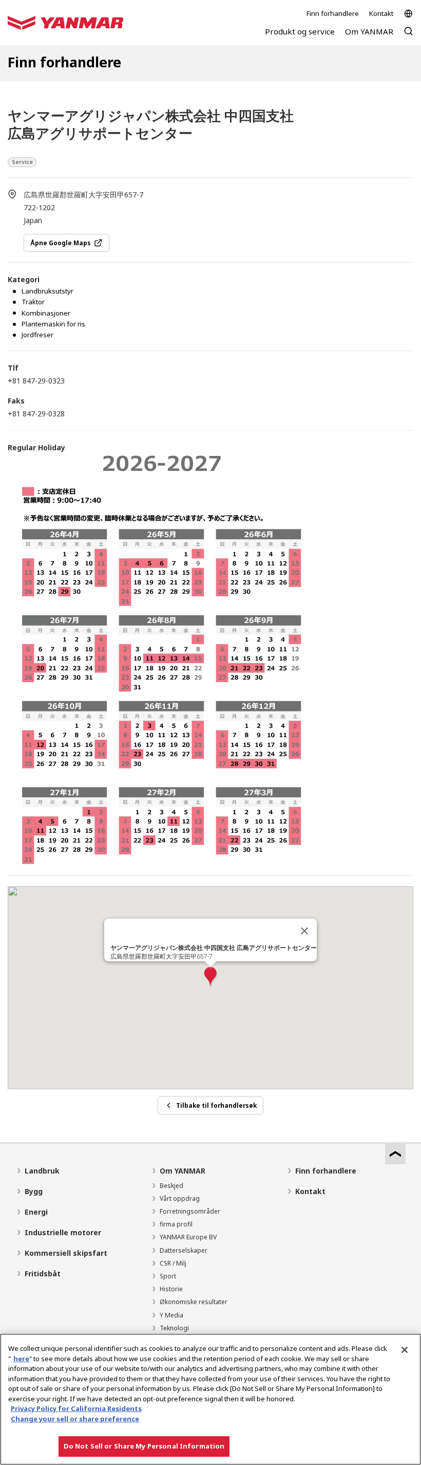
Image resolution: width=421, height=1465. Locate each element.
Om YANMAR (182, 1171)
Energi (36, 1212)
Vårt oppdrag (180, 1198)
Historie (171, 1289)
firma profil (176, 1224)
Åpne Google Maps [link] (60, 243)
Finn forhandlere (333, 13)
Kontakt (381, 13)
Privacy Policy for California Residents (76, 1408)
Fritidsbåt (43, 1273)
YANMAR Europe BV (188, 1237)
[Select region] (408, 13)
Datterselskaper (183, 1250)
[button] (210, 977)
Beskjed (171, 1185)
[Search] (408, 36)
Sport (168, 1276)
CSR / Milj (173, 1263)
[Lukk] (304, 931)
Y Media (171, 1315)
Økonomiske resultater (193, 1301)
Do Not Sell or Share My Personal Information (144, 1446)
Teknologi (174, 1328)
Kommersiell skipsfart (66, 1253)
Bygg (34, 1191)
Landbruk (42, 1171)
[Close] (404, 1350)
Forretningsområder (190, 1211)
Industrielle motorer (63, 1232)
